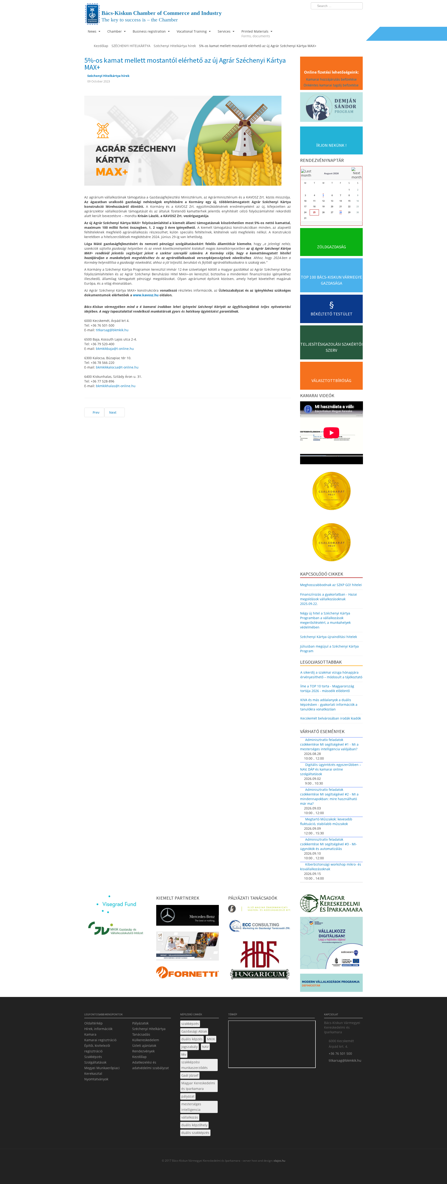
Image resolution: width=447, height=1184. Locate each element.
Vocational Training (192, 31)
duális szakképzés (195, 1132)
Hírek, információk (98, 1029)
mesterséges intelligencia (191, 1107)
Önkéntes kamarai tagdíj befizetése (331, 85)
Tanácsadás (141, 1034)
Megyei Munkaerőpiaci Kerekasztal (102, 1071)
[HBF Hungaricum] (259, 961)
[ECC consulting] (259, 927)
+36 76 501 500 (340, 1053)
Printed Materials (255, 33)
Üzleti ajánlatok (144, 1045)
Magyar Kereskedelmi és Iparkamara (198, 1086)
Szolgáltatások (95, 1062)
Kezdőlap (139, 1056)
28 (340, 212)
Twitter (340, 15)
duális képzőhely (194, 1125)
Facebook (332, 15)
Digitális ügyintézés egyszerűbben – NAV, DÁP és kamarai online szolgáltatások (330, 769)
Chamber (115, 31)
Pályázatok (140, 1023)
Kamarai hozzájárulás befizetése (331, 79)
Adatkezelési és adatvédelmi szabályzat (150, 1065)
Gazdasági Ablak (194, 1031)
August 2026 (331, 173)
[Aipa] (187, 947)
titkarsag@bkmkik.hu (112, 330)
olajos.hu (279, 1161)
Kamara (90, 1034)
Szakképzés (93, 1056)
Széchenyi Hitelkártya (149, 1029)
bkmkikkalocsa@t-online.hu (117, 367)
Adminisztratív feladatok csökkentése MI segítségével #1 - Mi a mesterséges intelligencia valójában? (329, 744)
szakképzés (190, 1023)
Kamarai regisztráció (100, 1040)
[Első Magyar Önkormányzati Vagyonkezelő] (259, 910)
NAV (205, 1046)
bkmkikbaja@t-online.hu (115, 348)
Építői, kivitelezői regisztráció (97, 1048)
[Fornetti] (187, 974)
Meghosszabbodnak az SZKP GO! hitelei (331, 585)
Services (224, 31)
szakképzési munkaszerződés (194, 1065)
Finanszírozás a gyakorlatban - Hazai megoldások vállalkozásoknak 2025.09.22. (328, 599)
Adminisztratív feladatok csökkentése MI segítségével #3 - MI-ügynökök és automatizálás (328, 844)
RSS (358, 15)
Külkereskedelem (145, 1040)
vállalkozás (189, 1117)
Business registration (150, 31)
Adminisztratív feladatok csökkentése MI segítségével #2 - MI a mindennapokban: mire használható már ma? (329, 796)
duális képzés (192, 1039)
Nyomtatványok (96, 1079)
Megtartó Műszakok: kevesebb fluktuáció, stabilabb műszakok (326, 821)
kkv (183, 1054)
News (92, 31)
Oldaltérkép (93, 1023)
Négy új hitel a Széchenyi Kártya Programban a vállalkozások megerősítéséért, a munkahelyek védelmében (325, 620)
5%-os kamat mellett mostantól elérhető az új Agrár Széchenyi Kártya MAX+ (185, 64)
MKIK (211, 1039)
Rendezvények (143, 1051)
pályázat (187, 1096)
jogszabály (189, 1046)
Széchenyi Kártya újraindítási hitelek (328, 637)
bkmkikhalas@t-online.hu (115, 386)
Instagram (349, 15)
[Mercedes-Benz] (187, 916)
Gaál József (189, 1075)
